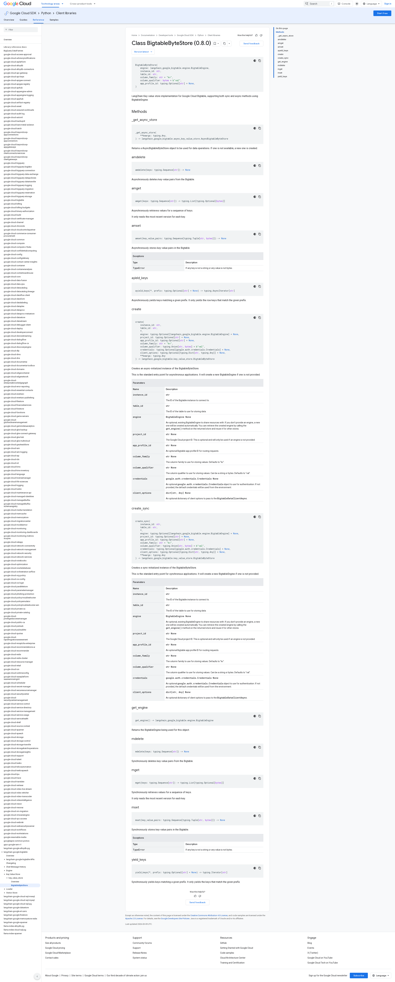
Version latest (143, 51)
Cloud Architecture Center (232, 958)
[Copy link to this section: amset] (144, 226)
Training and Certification (232, 962)
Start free (382, 13)
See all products (53, 943)
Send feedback (251, 43)
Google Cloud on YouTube (320, 958)
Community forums (142, 943)
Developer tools (166, 35)
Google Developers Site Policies (175, 918)
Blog (310, 943)
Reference (38, 19)
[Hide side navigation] (37, 976)
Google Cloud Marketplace (58, 953)
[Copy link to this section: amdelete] (148, 157)
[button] (20, 852)
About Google (51, 975)
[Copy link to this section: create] (144, 309)
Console (346, 3)
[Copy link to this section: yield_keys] (149, 860)
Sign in (387, 3)
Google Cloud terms (94, 975)
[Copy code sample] (259, 60)
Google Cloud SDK (23, 13)
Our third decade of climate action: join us (127, 975)
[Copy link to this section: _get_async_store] (160, 120)
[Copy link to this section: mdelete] (147, 739)
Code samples (227, 953)
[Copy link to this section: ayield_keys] (151, 278)
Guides (23, 19)
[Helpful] (256, 35)
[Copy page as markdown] (224, 43)
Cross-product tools (81, 3)
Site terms (76, 975)
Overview (9, 19)
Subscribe (358, 975)
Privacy (65, 975)
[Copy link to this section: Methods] (151, 112)
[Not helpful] (261, 35)
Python (46, 13)
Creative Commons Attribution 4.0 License (209, 915)
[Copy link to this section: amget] (144, 188)
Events (311, 948)
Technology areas (50, 3)
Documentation (148, 35)
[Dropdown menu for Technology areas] (63, 3)
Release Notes (140, 953)
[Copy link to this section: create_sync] (152, 509)
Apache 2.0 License (134, 918)
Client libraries (66, 13)
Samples (54, 19)
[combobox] (319, 3)
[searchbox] (21, 29)
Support (137, 948)
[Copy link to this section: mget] (142, 770)
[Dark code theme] (254, 60)
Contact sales (51, 958)
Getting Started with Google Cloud (236, 948)
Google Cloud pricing (55, 948)
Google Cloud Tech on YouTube (323, 962)
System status (140, 958)
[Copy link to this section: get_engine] (151, 708)
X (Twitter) (313, 953)
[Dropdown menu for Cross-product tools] (95, 3)
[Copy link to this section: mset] (142, 807)
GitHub (223, 943)
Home (134, 35)
